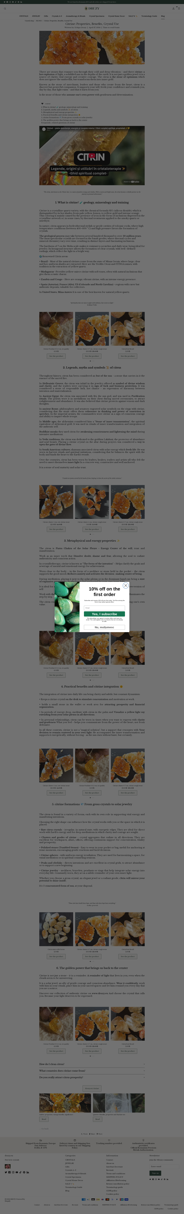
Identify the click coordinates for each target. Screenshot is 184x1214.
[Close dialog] (126, 585)
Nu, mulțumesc (104, 627)
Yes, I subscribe (104, 614)
